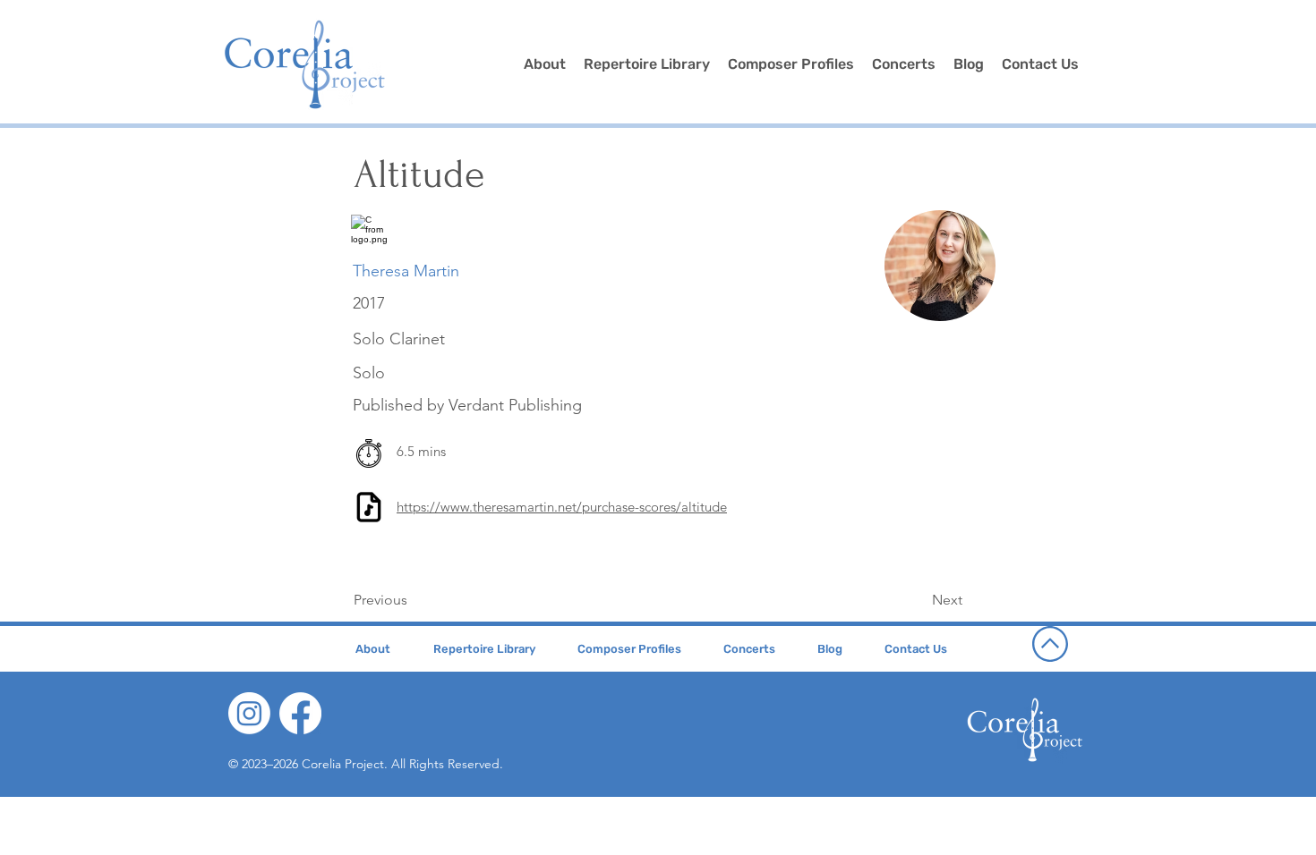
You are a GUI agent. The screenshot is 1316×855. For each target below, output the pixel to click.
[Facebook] (300, 713)
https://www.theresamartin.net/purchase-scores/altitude (562, 506)
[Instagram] (249, 713)
